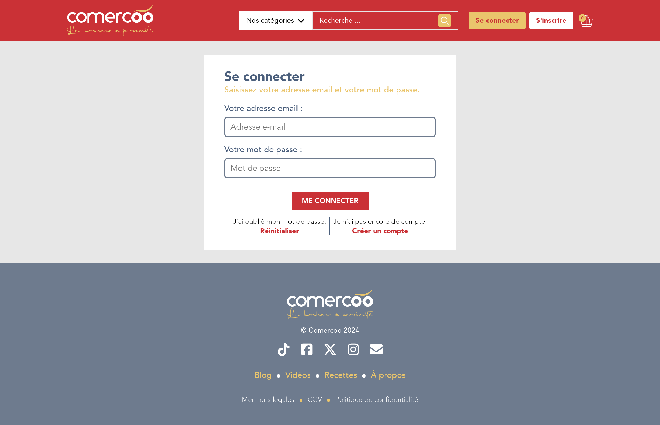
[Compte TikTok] (283, 349)
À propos (388, 375)
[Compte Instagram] (353, 349)
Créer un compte (380, 231)
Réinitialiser (279, 231)
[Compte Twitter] (330, 349)
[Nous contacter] (376, 349)
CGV (315, 399)
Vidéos (298, 375)
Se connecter (497, 20)
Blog (263, 375)
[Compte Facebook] (307, 349)
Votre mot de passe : (263, 149)
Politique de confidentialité (376, 399)
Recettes (340, 375)
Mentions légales (268, 399)
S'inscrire (551, 20)
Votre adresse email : (263, 108)
